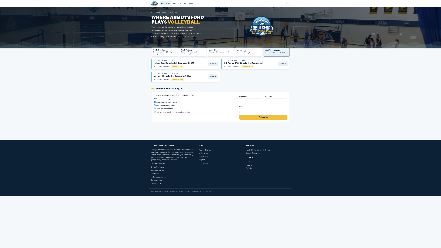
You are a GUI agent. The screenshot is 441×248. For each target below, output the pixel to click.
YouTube (249, 168)
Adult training (203, 153)
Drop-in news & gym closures (167, 99)
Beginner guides (157, 170)
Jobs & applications (158, 177)
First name (243, 97)
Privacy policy (156, 180)
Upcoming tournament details (167, 102)
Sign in (285, 3)
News (175, 3)
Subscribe (263, 117)
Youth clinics (203, 156)
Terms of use (156, 183)
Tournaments (203, 163)
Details (213, 64)
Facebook (249, 162)
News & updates (157, 167)
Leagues (202, 160)
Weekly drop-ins (205, 150)
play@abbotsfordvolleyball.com (258, 150)
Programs (165, 3)
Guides (183, 3)
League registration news (165, 105)
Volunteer (155, 174)
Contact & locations (253, 153)
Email (241, 106)
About (191, 3)
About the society (158, 164)
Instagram (249, 165)
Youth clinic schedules (164, 109)
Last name (268, 97)
